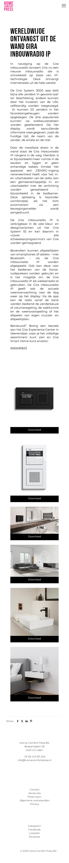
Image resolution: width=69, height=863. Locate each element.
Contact (34, 789)
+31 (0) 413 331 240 (34, 756)
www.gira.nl (18, 347)
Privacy (34, 803)
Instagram (34, 825)
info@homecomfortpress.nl (34, 760)
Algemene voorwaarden (35, 800)
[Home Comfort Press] (8, 5)
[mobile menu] (64, 5)
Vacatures (34, 793)
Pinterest (34, 836)
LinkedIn (34, 833)
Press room (34, 796)
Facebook (34, 829)
